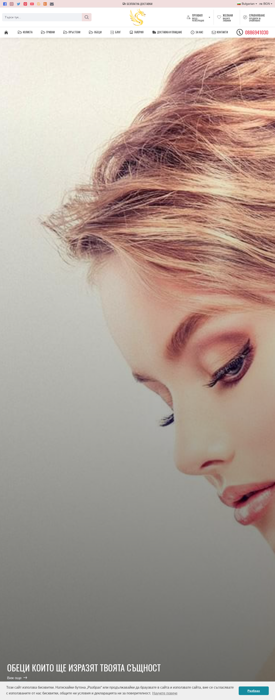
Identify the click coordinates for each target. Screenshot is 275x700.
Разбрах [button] (254, 690)
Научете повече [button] (164, 693)
